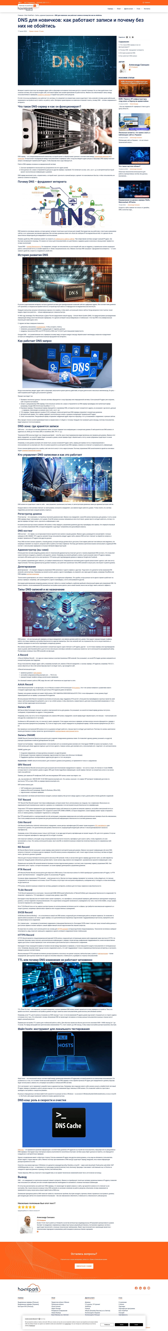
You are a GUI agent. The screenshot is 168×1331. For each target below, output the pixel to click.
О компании (123, 1302)
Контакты (147, 9)
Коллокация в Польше (92, 1315)
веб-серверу (37, 673)
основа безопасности (34, 246)
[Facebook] (136, 1288)
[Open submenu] (115, 9)
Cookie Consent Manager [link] (31, 1318)
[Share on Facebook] (133, 37)
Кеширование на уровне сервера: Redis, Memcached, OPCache (134, 201)
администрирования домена (31, 450)
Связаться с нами (84, 1266)
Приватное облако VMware (60, 1302)
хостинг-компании (33, 574)
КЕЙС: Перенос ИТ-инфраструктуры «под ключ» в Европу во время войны (134, 100)
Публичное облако (57, 1304)
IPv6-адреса (76, 688)
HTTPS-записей (63, 929)
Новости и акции (142, 95)
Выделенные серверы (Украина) (28, 1304)
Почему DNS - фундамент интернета (132, 50)
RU (20, 3)
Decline (121, 1324)
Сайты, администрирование (44, 15)
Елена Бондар (134, 104)
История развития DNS (127, 53)
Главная (20, 15)
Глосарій (121, 1313)
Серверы (110, 9)
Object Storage (56, 1308)
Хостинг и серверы (142, 196)
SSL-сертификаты (101, 825)
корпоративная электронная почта (66, 731)
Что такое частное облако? (129, 166)
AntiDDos (88, 1306)
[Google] (140, 1288)
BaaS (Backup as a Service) (60, 1315)
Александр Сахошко (46, 1217)
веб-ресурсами (103, 953)
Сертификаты (123, 1315)
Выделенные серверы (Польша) (28, 1302)
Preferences (107, 1324)
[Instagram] (144, 1288)
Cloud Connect (55, 1306)
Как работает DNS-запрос (128, 56)
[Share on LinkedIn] (127, 37)
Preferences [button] (32, 1325)
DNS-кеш (21, 1150)
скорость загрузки (44, 95)
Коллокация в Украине (92, 1313)
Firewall (87, 1308)
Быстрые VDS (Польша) (25, 1306)
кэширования (40, 327)
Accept (136, 1324)
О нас (138, 9)
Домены (87, 1302)
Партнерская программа (127, 1308)
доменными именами (101, 156)
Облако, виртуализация (140, 162)
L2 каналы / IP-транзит (92, 1304)
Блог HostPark (29, 15)
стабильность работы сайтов (64, 239)
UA (35, 5)
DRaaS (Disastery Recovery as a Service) (97, 1310)
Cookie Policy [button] (68, 1323)
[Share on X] (130, 37)
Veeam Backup (56, 1313)
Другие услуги (128, 9)
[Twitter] (148, 1288)
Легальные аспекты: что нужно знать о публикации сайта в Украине (134, 134)
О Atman (121, 1304)
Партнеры (122, 1306)
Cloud (118, 9)
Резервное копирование (59, 1310)
